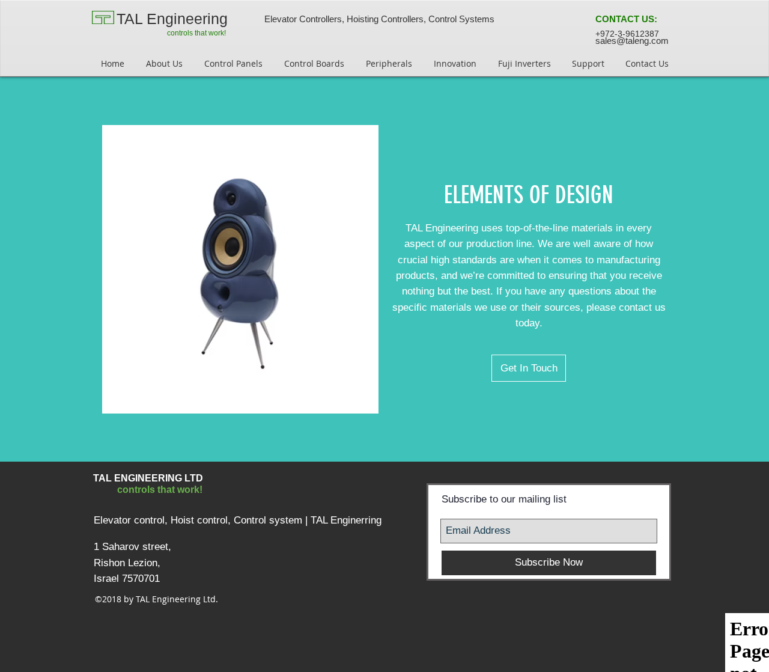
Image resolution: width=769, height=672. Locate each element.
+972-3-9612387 (627, 33)
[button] (626, 19)
